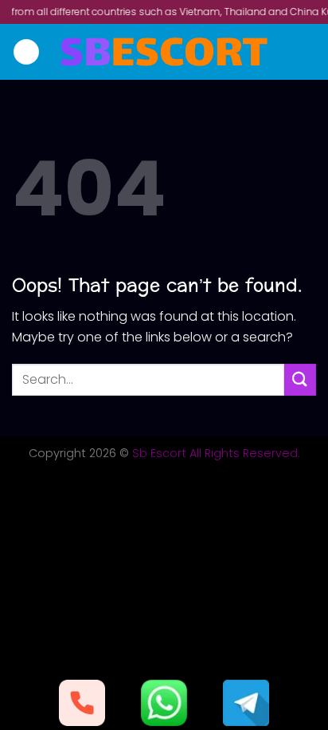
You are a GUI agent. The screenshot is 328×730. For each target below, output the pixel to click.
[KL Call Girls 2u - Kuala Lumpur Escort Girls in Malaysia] (164, 52)
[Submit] (300, 379)
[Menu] (26, 52)
